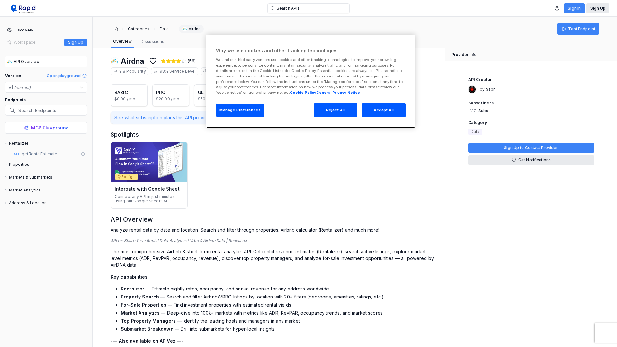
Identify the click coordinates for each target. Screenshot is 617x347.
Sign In (574, 8)
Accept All (384, 110)
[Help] (557, 8)
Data (164, 29)
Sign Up (597, 8)
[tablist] (139, 42)
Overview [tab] (122, 41)
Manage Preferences (240, 110)
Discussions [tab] (152, 41)
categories (138, 29)
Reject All (335, 110)
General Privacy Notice (338, 92)
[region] (310, 81)
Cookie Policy (303, 92)
